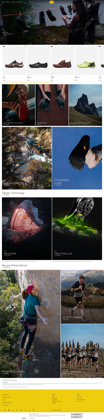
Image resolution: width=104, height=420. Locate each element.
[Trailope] (62, 60)
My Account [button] (79, 401)
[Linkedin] (21, 409)
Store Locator (6, 405)
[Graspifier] (38, 60)
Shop (4, 399)
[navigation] (12, 2)
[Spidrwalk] (86, 60)
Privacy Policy (12, 384)
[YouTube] (8, 409)
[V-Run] (14, 60)
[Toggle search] (95, 2)
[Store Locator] (96, 2)
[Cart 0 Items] (99, 2)
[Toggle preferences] (100, 2)
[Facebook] (12, 409)
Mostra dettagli (31, 418)
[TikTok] (17, 409)
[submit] (100, 383)
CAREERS (54, 403)
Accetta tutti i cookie (77, 414)
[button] (57, 410)
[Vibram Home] (51, 2)
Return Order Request (81, 399)
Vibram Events (6, 394)
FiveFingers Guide (7, 397)
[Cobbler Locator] (98, 2)
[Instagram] (4, 409)
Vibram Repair (54, 399)
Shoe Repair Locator (7, 402)
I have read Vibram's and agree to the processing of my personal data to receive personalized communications (23, 384)
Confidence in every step (57, 401)
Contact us (79, 396)
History (53, 396)
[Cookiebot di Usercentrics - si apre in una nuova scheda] (23, 418)
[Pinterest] (25, 409)
